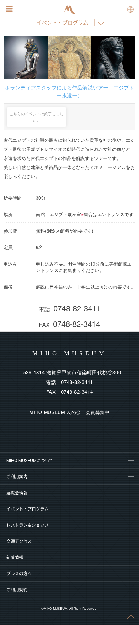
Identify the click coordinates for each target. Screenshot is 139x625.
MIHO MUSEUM (69, 353)
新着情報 (14, 557)
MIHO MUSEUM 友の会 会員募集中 (69, 412)
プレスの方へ (19, 573)
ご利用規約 (16, 589)
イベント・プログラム (62, 22)
